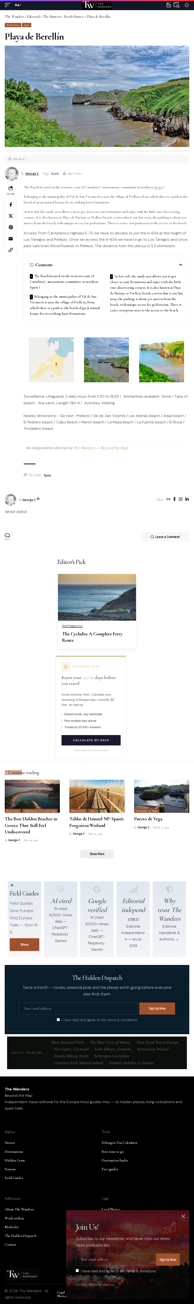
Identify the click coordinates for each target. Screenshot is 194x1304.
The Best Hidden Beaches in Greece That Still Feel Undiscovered (31, 825)
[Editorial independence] (133, 889)
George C (32, 173)
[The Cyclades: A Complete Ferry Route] (97, 597)
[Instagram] (180, 500)
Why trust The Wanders (169, 910)
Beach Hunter (13, 24)
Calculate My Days (91, 740)
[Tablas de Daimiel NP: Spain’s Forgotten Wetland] (96, 796)
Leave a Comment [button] (167, 537)
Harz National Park (67, 1042)
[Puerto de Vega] (161, 796)
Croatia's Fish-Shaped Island (78, 1063)
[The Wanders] (97, 5)
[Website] (168, 500)
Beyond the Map (114, 448)
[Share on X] (10, 216)
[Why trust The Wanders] (169, 889)
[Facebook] (174, 500)
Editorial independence (133, 910)
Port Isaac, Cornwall (71, 1049)
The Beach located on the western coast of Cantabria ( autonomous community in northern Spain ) (64, 282)
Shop (24, 944)
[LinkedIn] (187, 500)
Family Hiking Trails (71, 1056)
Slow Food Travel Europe (158, 1042)
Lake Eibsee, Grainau (113, 1049)
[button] (9, 5)
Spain (26, 24)
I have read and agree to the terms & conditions (99, 1020)
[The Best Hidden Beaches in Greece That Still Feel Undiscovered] (32, 796)
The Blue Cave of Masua (110, 1042)
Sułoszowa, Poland (153, 1049)
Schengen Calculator (112, 1056)
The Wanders (84, 448)
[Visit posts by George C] (11, 500)
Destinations (142, 810)
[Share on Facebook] (10, 204)
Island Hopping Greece (72, 625)
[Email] (10, 238)
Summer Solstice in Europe (131, 1063)
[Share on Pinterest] (10, 227)
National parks (78, 810)
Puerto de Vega (148, 819)
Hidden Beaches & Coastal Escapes (40, 810)
